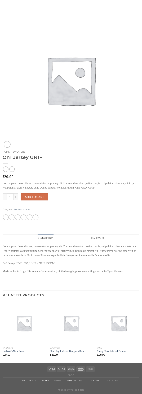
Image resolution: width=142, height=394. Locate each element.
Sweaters (19, 151)
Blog (71, 375)
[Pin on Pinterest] (30, 217)
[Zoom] (7, 144)
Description (46, 238)
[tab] (46, 237)
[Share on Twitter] (18, 217)
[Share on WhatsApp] (6, 217)
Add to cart (34, 196)
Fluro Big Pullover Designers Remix (68, 351)
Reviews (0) (97, 238)
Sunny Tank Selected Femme (111, 351)
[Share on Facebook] (12, 217)
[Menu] (137, 4)
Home (6, 151)
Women (26, 209)
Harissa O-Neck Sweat (14, 351)
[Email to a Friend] (23, 217)
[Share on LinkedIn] (35, 217)
